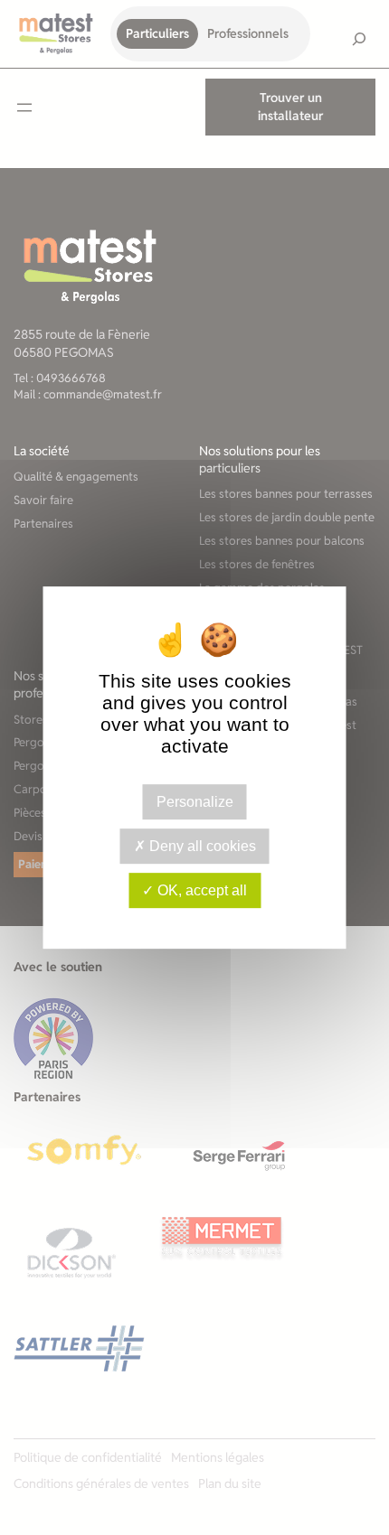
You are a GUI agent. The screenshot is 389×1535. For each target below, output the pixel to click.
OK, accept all (200, 890)
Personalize (195, 802)
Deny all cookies (201, 846)
